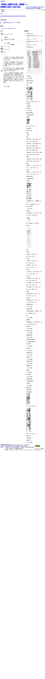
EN (40, 8)
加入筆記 (18, 22)
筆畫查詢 (5, 16)
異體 (8, 43)
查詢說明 (3, 11)
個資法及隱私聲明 (9, 445)
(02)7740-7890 (11, 449)
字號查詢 (16, 16)
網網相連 (26, 445)
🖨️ (14, 22)
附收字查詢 (24, 16)
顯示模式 (28, 8)
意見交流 (22, 445)
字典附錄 (39, 7)
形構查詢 (9, 16)
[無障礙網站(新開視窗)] (37, 446)
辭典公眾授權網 (16, 445)
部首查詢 (2, 16)
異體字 (5, 22)
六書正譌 (6, 39)
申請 (31, 78)
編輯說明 (35, 7)
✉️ (15, 22)
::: (0, 17)
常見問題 (32, 7)
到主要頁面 (2, 1)
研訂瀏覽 (8, 22)
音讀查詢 (12, 16)
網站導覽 (32, 8)
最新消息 (28, 7)
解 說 (2, 22)
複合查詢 (20, 16)
